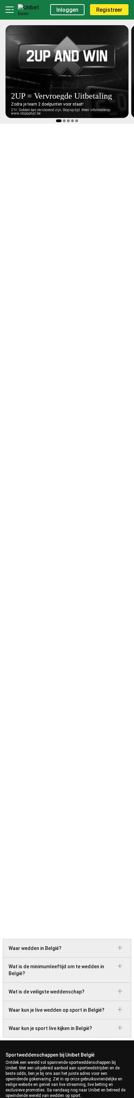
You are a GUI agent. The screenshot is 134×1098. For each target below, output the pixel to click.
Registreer (109, 10)
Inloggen (67, 10)
